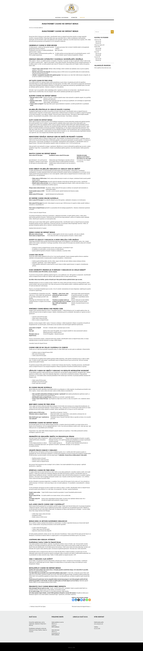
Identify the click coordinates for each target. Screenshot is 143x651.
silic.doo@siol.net (98, 623)
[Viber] (84, 600)
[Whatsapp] (87, 600)
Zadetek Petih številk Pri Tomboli (37, 228)
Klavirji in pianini (61, 17)
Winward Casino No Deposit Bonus (81, 606)
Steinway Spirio (98, 45)
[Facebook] (73, 600)
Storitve (74, 17)
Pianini (97, 43)
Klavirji (98, 41)
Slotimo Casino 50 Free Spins (37, 606)
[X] (78, 600)
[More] (89, 600)
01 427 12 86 (97, 628)
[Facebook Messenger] (81, 600)
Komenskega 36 (56, 633)
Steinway (96, 39)
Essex (95, 51)
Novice (82, 17)
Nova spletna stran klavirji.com (102, 67)
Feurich (96, 57)
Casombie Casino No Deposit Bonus (38, 343)
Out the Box (74, 645)
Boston (96, 46)
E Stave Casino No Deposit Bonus (37, 212)
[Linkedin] (76, 600)
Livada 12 (54, 625)
